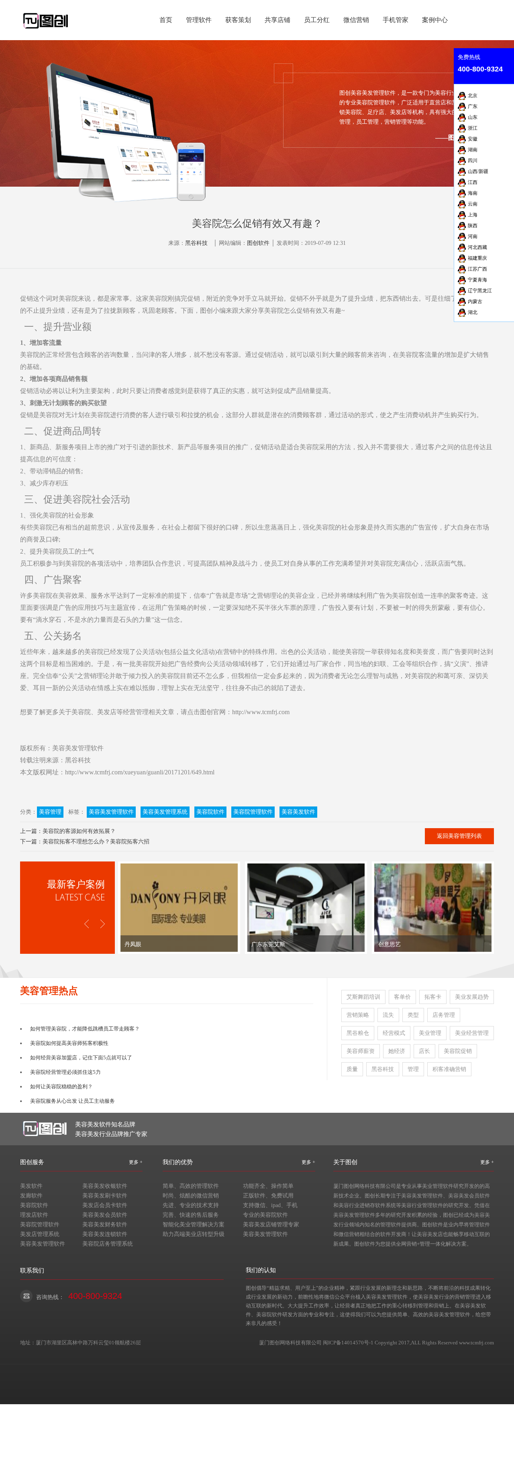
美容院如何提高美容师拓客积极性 (69, 1043)
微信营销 (356, 19)
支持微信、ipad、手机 (270, 1205)
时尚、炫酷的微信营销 (191, 1196)
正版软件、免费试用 (268, 1196)
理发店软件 (34, 1215)
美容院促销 (458, 1051)
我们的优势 (178, 1162)
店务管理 (443, 1015)
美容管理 (50, 812)
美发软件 (31, 1186)
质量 (352, 1069)
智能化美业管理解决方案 (193, 1225)
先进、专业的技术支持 (191, 1205)
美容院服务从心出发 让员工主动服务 (72, 1101)
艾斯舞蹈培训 (363, 997)
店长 (424, 1051)
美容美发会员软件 (104, 1215)
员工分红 (317, 19)
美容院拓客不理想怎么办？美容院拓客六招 (96, 842)
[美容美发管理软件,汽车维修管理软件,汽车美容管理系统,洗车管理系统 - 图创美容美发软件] (45, 16)
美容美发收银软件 (104, 1186)
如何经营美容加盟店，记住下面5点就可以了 (81, 1058)
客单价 (402, 997)
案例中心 (435, 19)
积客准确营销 (449, 1069)
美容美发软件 (298, 812)
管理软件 (199, 19)
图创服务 (32, 1162)
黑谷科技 (196, 243)
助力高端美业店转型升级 (193, 1234)
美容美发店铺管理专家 (271, 1225)
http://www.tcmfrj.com (261, 712)
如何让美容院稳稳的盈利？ (61, 1086)
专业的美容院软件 (265, 1215)
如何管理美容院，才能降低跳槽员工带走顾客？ (85, 1029)
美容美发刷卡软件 (104, 1196)
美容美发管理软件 (78, 748)
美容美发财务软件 (104, 1225)
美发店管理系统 (39, 1234)
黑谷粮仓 (358, 1033)
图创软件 (258, 243)
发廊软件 (31, 1196)
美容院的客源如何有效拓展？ (79, 831)
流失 (388, 1015)
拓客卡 (432, 997)
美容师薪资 (361, 1051)
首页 (165, 19)
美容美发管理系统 (165, 812)
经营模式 (394, 1033)
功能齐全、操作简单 (268, 1186)
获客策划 (238, 19)
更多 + (136, 1162)
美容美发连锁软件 (104, 1234)
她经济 (396, 1051)
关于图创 (345, 1162)
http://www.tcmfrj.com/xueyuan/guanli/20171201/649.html (139, 772)
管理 (413, 1069)
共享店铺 (277, 19)
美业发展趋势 (472, 997)
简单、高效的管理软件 (191, 1186)
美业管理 (430, 1033)
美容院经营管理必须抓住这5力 (65, 1072)
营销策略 (358, 1015)
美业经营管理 (472, 1033)
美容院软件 (210, 812)
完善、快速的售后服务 (191, 1215)
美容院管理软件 (253, 812)
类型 (413, 1015)
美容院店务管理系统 (107, 1244)
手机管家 (395, 19)
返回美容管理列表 (459, 836)
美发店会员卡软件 (104, 1205)
